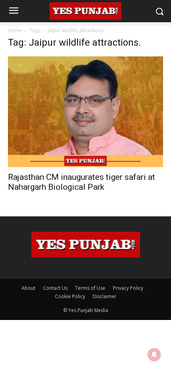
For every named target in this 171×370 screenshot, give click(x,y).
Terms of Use (90, 288)
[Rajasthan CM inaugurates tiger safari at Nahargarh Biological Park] (85, 111)
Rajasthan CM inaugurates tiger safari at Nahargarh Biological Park (81, 182)
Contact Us (55, 288)
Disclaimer (105, 296)
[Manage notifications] (154, 354)
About (28, 288)
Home (15, 30)
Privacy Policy (128, 288)
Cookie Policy (70, 296)
